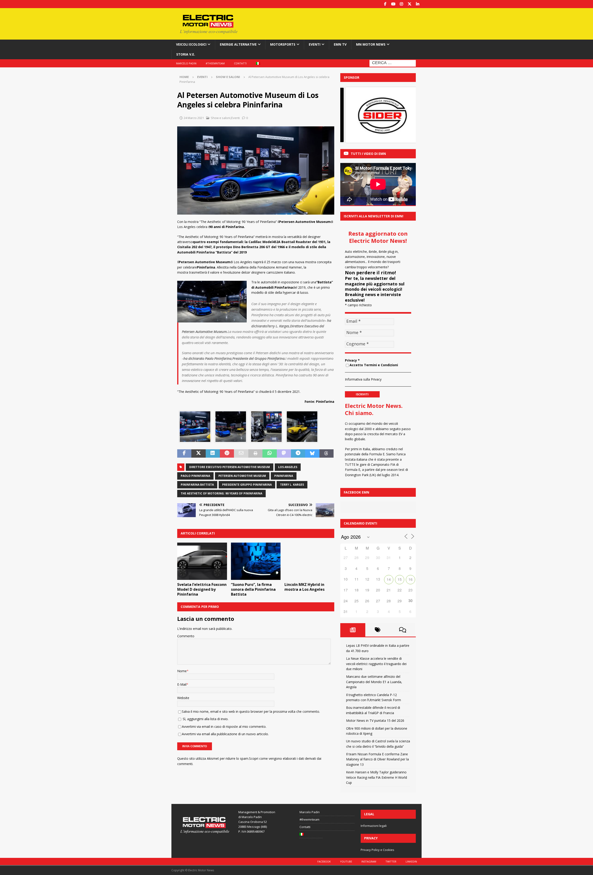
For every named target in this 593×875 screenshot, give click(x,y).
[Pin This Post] (227, 453)
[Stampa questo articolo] (255, 453)
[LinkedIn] (417, 4)
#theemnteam (215, 63)
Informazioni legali (374, 826)
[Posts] (352, 630)
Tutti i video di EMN (368, 153)
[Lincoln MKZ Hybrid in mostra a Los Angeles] (309, 561)
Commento (185, 636)
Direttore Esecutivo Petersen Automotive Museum (229, 467)
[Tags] (377, 630)
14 (389, 579)
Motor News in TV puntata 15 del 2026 (375, 720)
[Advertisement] (341, 23)
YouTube (346, 861)
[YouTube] (393, 4)
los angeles (287, 467)
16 (410, 579)
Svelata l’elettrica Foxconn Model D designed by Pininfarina (202, 589)
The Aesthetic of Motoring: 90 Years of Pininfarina (221, 493)
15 (399, 579)
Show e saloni (220, 118)
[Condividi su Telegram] (298, 453)
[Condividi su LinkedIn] (213, 453)
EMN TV (340, 44)
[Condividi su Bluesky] (312, 453)
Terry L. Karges (292, 485)
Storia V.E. (185, 54)
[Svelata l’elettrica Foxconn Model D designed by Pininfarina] (202, 561)
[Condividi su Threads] (326, 453)
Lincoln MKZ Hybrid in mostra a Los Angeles (304, 587)
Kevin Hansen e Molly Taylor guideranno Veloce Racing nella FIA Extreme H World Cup (376, 777)
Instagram (368, 861)
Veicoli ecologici (191, 44)
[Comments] (402, 630)
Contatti (240, 63)
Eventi (314, 44)
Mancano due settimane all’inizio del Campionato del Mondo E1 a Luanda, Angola (374, 681)
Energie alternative (238, 44)
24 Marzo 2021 (194, 118)
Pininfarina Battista (197, 485)
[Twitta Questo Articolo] (198, 453)
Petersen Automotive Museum (242, 476)
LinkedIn (411, 861)
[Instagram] (401, 4)
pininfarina (283, 476)
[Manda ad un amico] (241, 453)
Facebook (324, 861)
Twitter (390, 861)
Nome (182, 671)
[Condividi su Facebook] (184, 453)
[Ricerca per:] (392, 63)
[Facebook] (385, 4)
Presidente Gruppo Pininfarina (247, 485)
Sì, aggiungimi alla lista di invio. (205, 719)
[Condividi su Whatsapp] (269, 453)
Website (183, 698)
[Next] (406, 115)
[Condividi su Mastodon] (284, 453)
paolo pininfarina (195, 476)
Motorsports (282, 44)
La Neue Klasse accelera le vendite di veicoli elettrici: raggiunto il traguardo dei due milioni (376, 663)
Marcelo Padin (186, 63)
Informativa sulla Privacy (363, 379)
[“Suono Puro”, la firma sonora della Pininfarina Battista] (256, 561)
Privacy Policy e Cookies (377, 850)
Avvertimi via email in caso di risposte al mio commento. (224, 726)
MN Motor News (370, 44)
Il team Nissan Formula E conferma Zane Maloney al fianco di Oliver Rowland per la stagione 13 (377, 759)
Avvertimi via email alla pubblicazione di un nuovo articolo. (225, 734)
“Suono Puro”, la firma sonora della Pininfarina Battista (253, 589)
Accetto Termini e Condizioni (374, 365)
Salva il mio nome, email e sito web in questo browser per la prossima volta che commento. (251, 711)
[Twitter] (409, 4)
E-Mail (181, 684)
